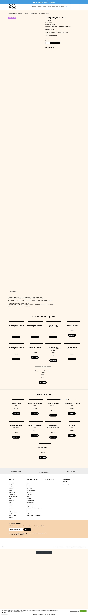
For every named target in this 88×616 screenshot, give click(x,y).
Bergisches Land (12, 515)
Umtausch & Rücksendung (32, 504)
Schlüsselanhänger (13, 511)
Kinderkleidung (12, 492)
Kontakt (28, 513)
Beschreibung (13, 291)
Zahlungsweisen (30, 502)
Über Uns (49, 6)
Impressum (29, 509)
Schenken (34, 6)
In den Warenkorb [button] (16, 320)
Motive (26, 13)
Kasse (62, 6)
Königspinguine (33, 13)
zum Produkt (16, 336)
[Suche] (67, 7)
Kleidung (11, 490)
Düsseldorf (11, 513)
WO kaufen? (29, 488)
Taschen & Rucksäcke (13, 496)
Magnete (10, 509)
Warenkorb (29, 498)
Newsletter (29, 486)
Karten (10, 498)
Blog (28, 482)
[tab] (13, 291)
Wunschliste (29, 494)
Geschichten (39, 6)
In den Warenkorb (55, 42)
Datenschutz (29, 511)
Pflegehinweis (30, 506)
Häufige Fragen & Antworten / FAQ (34, 515)
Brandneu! (11, 488)
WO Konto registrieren (31, 490)
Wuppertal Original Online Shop (15, 13)
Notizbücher (11, 504)
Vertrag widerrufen (44, 552)
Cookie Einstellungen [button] (74, 611)
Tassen (10, 502)
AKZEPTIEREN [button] (83, 611)
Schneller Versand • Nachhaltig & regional (44, 1)
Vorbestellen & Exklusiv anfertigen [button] (37, 399)
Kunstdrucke (11, 507)
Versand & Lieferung (31, 500)
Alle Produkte (11, 482)
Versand (55, 22)
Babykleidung (12, 494)
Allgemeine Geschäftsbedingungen (34, 507)
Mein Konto (58, 6)
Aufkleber (11, 506)
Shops (53, 6)
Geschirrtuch (11, 500)
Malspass (29, 484)
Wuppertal (11, 517)
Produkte (45, 6)
